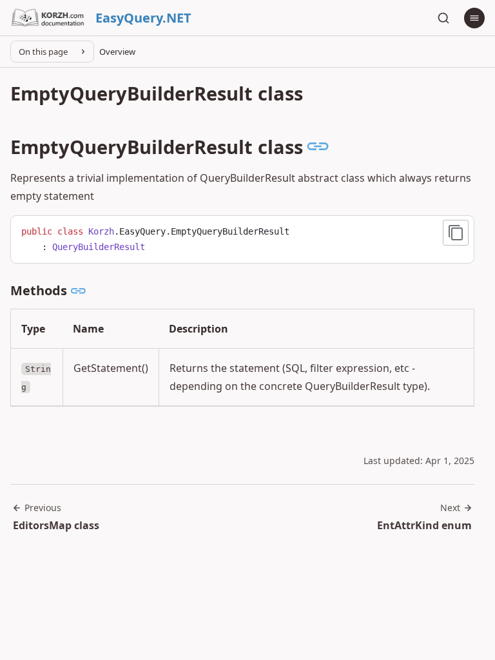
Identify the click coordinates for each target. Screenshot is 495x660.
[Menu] (474, 18)
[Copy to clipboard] (456, 233)
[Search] (443, 18)
